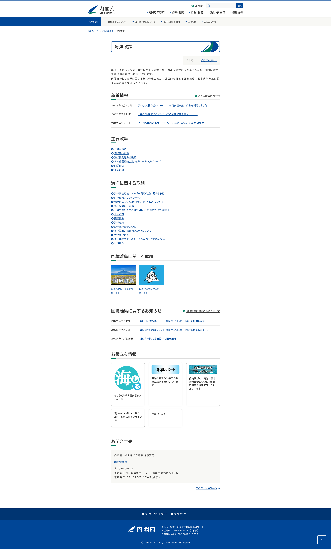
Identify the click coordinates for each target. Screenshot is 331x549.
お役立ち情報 (210, 22)
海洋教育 (119, 222)
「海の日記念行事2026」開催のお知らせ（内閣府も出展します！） (173, 321)
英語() (209, 60)
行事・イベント (159, 414)
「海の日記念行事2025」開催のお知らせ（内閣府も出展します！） (173, 330)
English (199, 6)
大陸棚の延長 (121, 235)
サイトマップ (180, 514)
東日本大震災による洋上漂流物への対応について (140, 239)
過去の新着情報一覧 (209, 96)
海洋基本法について (117, 22)
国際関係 (119, 218)
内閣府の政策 (156, 12)
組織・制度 (178, 12)
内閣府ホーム (93, 31)
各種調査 (119, 243)
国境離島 (192, 22)
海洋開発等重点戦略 (125, 157)
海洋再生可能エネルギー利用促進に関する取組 (139, 193)
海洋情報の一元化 (124, 206)
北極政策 (119, 214)
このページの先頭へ (206, 488)
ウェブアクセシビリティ (156, 514)
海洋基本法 (120, 149)
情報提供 (237, 12)
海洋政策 (93, 21)
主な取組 (119, 170)
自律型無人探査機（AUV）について (133, 230)
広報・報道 (197, 12)
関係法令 (119, 165)
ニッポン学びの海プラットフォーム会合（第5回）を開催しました (171, 123)
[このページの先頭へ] (322, 540)
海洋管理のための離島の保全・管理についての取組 (141, 210)
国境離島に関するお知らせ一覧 (203, 311)
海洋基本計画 (121, 153)
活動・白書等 (217, 12)
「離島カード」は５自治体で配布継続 (157, 338)
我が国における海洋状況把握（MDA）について (139, 202)
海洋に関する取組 (172, 22)
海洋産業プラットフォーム (127, 197)
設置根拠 (122, 462)
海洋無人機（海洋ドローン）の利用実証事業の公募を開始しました (172, 105)
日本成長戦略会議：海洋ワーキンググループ (137, 161)
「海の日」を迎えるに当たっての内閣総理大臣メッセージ (168, 114)
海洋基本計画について (145, 22)
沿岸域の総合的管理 (125, 226)
